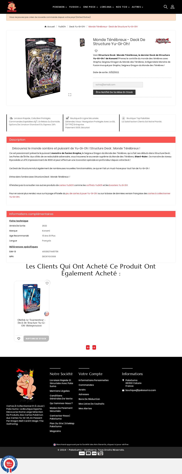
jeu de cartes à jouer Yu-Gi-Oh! (81, 193)
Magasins (55, 431)
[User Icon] (172, 7)
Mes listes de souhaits (91, 403)
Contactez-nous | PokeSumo (60, 417)
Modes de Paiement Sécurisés (61, 410)
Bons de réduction (89, 399)
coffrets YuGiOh (94, 185)
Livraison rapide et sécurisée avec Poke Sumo (61, 383)
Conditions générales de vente (61, 397)
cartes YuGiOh (66, 185)
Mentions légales (60, 390)
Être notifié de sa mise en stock (114, 92)
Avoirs (82, 389)
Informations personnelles (93, 380)
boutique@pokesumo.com (141, 390)
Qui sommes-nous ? (61, 403)
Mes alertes (85, 408)
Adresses (84, 394)
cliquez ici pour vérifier (118, 444)
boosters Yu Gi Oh (118, 185)
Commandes (86, 384)
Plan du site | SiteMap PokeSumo (62, 425)
